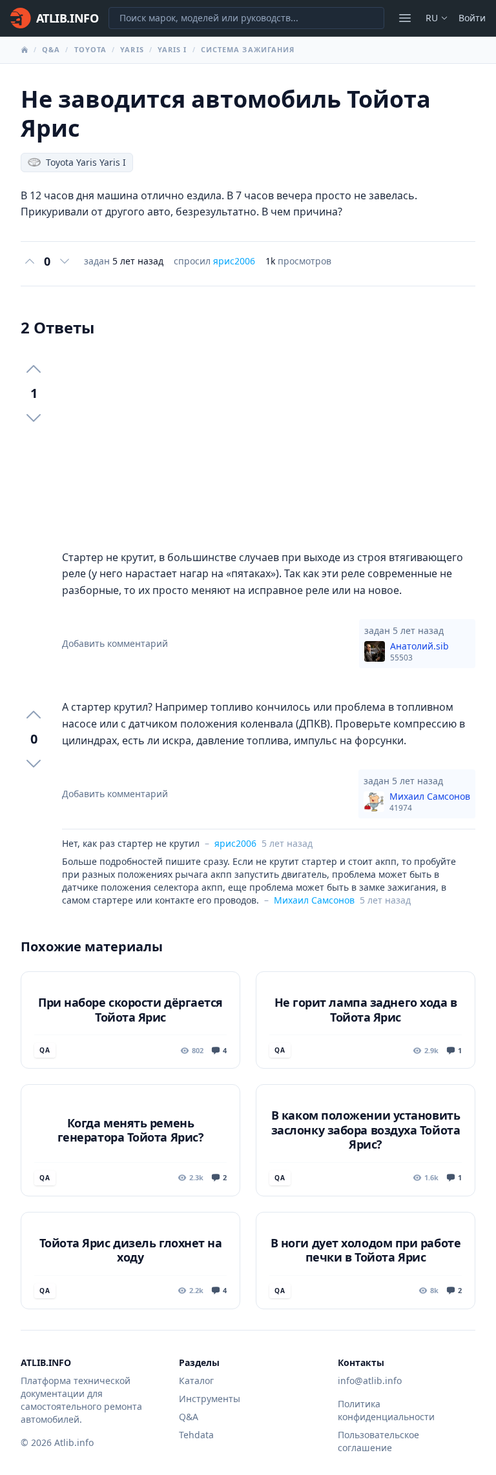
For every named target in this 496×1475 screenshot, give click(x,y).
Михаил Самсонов (429, 801)
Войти (472, 18)
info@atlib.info (370, 1380)
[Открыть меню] (405, 18)
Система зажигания (248, 49)
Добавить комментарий (115, 643)
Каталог (196, 1380)
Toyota (90, 49)
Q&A (51, 49)
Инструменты (209, 1398)
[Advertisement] (268, 443)
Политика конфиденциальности (386, 1410)
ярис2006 (234, 261)
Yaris (132, 49)
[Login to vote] (30, 261)
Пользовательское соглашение (378, 1441)
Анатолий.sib (419, 651)
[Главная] (24, 50)
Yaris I (172, 49)
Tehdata (196, 1435)
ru (432, 18)
